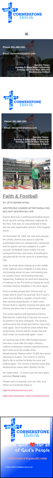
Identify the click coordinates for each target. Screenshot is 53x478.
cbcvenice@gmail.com (27, 458)
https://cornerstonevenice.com (18, 390)
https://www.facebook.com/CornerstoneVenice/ (26, 396)
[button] (26, 34)
